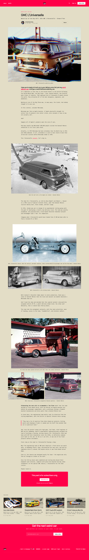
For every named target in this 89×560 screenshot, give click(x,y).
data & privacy (66, 549)
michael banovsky (29, 22)
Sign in (74, 3)
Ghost (83, 549)
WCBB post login (55, 549)
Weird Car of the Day (26, 11)
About (5, 3)
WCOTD (9, 3)
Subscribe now (44, 479)
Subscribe (81, 3)
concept (35, 138)
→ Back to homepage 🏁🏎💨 (26, 549)
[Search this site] (69, 3)
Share (65, 22)
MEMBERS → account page (42, 549)
